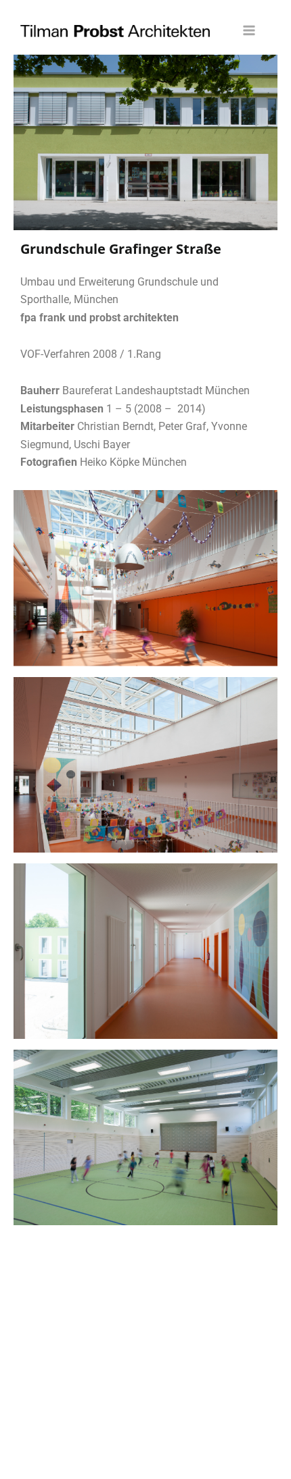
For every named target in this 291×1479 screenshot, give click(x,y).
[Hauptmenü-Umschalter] (249, 30)
